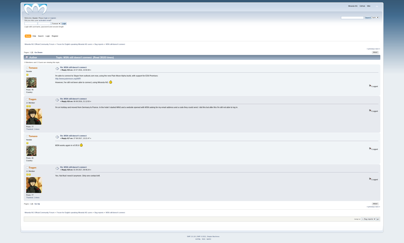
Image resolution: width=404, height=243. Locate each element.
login (46, 18)
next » (377, 49)
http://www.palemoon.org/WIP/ (68, 79)
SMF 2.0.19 (191, 236)
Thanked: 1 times (32, 129)
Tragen (32, 99)
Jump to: (357, 219)
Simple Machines (213, 236)
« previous (371, 49)
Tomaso (33, 67)
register (53, 18)
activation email (44, 20)
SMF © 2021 (201, 236)
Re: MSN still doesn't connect (73, 67)
